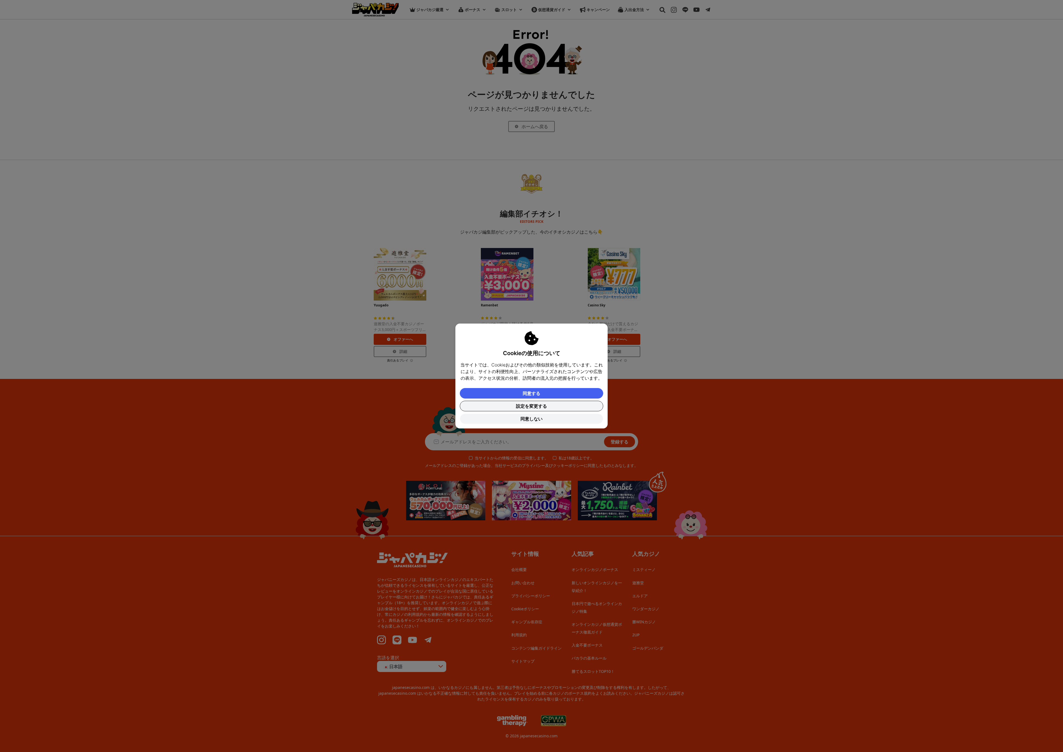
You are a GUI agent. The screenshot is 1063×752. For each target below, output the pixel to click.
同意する (531, 393)
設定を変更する (531, 406)
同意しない (531, 419)
